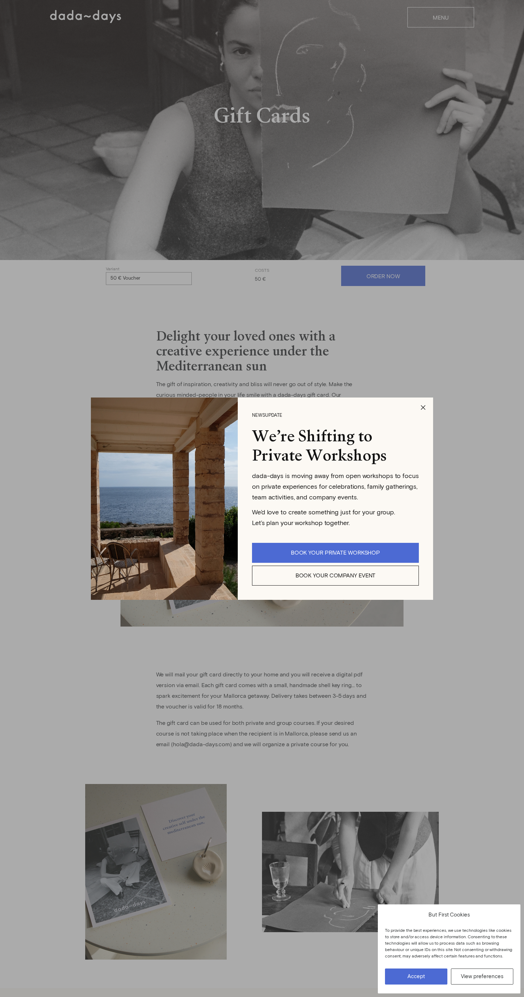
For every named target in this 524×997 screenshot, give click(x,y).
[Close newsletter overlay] (423, 407)
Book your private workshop (335, 553)
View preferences (482, 976)
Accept (416, 976)
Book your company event (336, 575)
